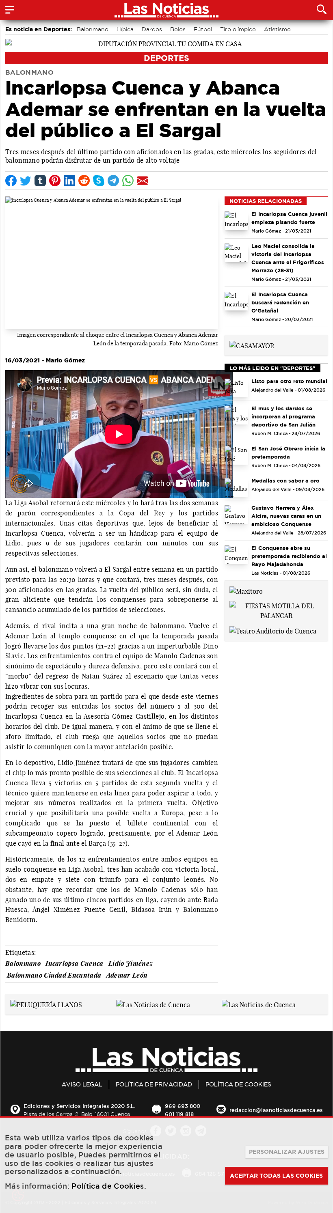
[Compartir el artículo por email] (142, 180)
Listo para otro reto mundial (289, 381)
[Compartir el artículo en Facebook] (11, 180)
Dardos (152, 29)
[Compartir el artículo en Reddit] (84, 180)
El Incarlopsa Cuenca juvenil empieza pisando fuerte (289, 218)
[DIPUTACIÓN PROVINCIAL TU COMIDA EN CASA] (166, 43)
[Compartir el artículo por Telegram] (113, 180)
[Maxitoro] (246, 590)
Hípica (125, 29)
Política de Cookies (238, 1084)
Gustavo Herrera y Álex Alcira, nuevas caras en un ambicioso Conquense (286, 516)
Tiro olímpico (238, 29)
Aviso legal (82, 1084)
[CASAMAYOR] (251, 345)
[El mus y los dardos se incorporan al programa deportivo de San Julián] (236, 415)
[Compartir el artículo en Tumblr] (40, 180)
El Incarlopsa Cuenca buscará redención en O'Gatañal (280, 302)
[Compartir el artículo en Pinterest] (55, 180)
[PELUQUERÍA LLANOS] (46, 1004)
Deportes (166, 57)
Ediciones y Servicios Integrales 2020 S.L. (79, 1106)
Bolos (178, 29)
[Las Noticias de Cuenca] (153, 1004)
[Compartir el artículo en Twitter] (25, 180)
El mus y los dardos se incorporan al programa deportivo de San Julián (283, 416)
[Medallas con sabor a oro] (236, 487)
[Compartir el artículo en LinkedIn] (69, 180)
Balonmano (92, 29)
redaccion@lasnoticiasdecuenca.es (276, 1110)
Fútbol (203, 29)
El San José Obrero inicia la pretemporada (288, 452)
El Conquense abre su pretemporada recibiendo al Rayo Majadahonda (289, 556)
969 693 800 (182, 1106)
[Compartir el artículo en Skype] (98, 180)
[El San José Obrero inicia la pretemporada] (236, 455)
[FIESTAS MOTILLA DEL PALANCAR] (276, 610)
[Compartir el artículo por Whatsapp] (128, 180)
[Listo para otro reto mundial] (236, 388)
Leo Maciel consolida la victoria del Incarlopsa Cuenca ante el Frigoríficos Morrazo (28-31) (287, 258)
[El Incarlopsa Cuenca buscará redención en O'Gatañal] (236, 301)
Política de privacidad (154, 1084)
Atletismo (277, 29)
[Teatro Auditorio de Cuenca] (272, 630)
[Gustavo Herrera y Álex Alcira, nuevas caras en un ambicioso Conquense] (236, 514)
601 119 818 (179, 1114)
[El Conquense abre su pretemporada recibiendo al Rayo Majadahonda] (236, 554)
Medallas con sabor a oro (285, 480)
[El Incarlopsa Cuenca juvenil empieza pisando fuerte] (236, 220)
